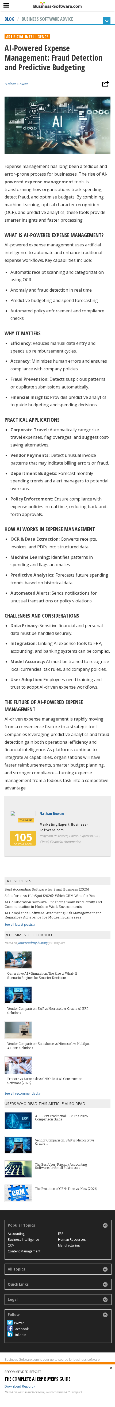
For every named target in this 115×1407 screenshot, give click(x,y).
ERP (60, 1233)
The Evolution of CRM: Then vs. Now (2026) (66, 1189)
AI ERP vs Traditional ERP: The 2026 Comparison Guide (61, 1117)
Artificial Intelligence (27, 37)
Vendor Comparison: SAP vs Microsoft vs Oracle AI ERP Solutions (47, 1011)
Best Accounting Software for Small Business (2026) (47, 889)
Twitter (19, 1323)
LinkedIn (20, 1334)
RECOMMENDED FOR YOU (28, 934)
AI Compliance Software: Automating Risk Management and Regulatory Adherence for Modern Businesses (53, 915)
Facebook (21, 1329)
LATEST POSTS (18, 880)
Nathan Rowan (16, 84)
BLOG (9, 19)
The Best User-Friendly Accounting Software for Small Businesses (61, 1166)
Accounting (16, 1233)
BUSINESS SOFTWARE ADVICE (47, 19)
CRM (11, 1245)
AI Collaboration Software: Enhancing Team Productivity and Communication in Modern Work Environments (53, 904)
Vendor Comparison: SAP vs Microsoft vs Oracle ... (64, 1142)
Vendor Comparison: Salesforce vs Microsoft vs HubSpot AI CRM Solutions (48, 1046)
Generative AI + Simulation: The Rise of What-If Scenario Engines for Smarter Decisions (42, 976)
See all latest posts (19, 924)
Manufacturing (69, 1245)
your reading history (32, 943)
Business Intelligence (23, 1239)
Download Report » (20, 1386)
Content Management (24, 1251)
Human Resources (72, 1239)
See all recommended (22, 1093)
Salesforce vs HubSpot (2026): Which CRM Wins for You (50, 896)
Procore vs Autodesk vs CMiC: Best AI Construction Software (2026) (44, 1081)
